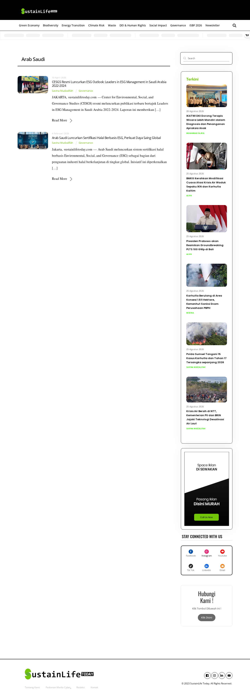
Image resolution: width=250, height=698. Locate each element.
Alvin (189, 196)
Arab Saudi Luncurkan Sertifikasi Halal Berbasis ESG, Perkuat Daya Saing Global (106, 138)
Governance (178, 25)
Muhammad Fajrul (195, 133)
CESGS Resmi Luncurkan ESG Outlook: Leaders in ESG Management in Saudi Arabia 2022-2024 (109, 84)
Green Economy (29, 25)
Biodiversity (50, 25)
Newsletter (212, 25)
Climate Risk (96, 25)
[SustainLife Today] (39, 15)
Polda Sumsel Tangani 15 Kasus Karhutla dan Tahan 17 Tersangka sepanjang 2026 (206, 358)
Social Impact (158, 25)
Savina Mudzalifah (62, 90)
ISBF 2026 (195, 25)
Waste (112, 25)
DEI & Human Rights (133, 25)
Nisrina (190, 313)
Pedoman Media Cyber (58, 687)
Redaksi (80, 687)
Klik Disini (206, 617)
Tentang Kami (32, 687)
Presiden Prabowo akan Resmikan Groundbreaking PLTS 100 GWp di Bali (204, 245)
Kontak (94, 687)
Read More (59, 120)
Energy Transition (73, 25)
